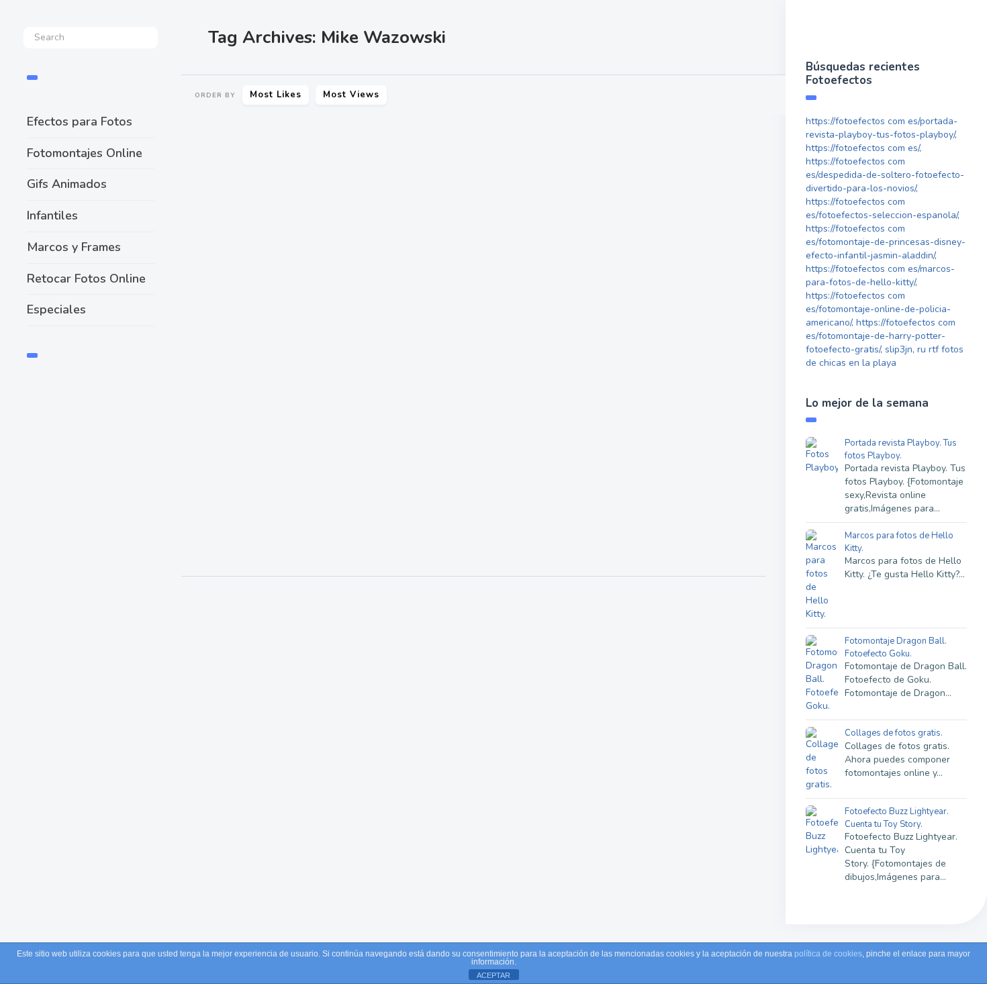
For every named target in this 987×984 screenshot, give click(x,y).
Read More (218, 416)
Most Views (351, 95)
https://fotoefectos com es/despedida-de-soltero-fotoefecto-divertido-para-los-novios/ (885, 175)
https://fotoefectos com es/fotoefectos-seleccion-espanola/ (881, 208)
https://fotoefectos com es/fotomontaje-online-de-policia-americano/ (878, 309)
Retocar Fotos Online (86, 278)
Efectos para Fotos (79, 121)
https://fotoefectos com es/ (862, 148)
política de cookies (828, 953)
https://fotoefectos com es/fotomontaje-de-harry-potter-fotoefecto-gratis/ (880, 336)
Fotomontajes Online (84, 153)
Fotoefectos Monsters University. (597, 430)
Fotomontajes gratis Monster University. (322, 341)
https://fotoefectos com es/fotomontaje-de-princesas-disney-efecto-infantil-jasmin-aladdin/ (886, 242)
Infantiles (52, 215)
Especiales (56, 309)
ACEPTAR (493, 975)
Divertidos (508, 534)
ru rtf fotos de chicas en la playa (884, 356)
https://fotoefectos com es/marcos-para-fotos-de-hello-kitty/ (880, 275)
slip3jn (898, 349)
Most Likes (275, 95)
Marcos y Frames (74, 247)
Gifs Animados (67, 184)
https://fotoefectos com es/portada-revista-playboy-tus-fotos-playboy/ (881, 128)
